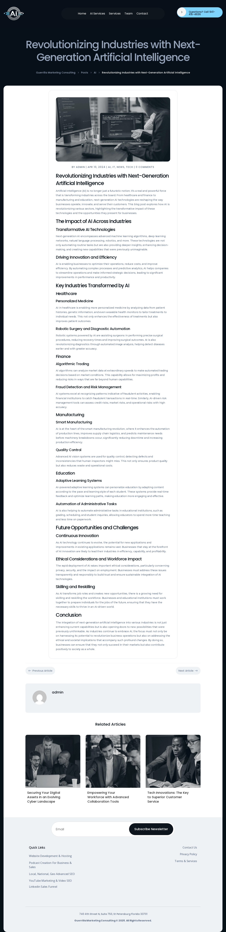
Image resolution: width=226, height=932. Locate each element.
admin (80, 167)
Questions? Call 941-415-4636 (202, 13)
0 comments (145, 167)
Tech (129, 167)
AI (109, 167)
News (120, 167)
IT (113, 167)
